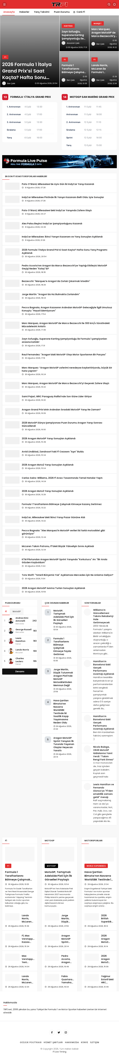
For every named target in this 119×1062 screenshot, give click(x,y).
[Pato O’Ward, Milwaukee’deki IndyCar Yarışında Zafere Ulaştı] (12, 212)
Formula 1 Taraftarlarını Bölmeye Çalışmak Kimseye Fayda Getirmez (62, 646)
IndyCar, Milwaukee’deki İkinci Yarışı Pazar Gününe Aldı (53, 517)
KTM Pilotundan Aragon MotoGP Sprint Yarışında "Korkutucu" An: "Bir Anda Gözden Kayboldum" (64, 561)
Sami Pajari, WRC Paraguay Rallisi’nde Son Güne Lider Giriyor (57, 396)
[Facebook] (52, 1032)
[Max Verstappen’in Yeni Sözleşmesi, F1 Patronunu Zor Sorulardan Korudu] (12, 957)
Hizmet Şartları (53, 1042)
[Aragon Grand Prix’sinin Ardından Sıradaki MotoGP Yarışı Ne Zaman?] (12, 411)
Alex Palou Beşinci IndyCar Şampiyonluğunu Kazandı (52, 223)
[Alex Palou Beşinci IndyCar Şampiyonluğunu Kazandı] (12, 225)
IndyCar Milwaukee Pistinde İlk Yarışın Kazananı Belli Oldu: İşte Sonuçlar (63, 197)
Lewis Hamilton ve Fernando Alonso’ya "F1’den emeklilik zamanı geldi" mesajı (103, 791)
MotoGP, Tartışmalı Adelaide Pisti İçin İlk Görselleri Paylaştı (63, 617)
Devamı (19, 671)
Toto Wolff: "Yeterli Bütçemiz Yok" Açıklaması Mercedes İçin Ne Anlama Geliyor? (67, 575)
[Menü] (4, 4)
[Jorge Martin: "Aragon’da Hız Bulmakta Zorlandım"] (12, 296)
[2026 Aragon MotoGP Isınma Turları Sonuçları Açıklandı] (12, 590)
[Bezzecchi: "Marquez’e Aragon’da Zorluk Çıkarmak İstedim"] (12, 283)
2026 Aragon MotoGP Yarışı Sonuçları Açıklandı (48, 438)
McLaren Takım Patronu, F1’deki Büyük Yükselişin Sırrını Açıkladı (58, 546)
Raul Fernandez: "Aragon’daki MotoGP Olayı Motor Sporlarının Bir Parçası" (64, 354)
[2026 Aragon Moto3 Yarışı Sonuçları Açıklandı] (12, 493)
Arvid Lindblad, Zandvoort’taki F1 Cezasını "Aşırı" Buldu (53, 451)
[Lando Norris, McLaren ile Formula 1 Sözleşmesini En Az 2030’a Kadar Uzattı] (104, 69)
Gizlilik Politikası (31, 1042)
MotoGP (17, 611)
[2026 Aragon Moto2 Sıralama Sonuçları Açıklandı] (91, 937)
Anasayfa (9, 11)
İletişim (94, 1042)
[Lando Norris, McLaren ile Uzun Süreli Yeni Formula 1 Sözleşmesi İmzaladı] (12, 916)
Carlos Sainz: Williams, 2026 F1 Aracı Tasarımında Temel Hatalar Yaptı (62, 477)
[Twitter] (59, 1032)
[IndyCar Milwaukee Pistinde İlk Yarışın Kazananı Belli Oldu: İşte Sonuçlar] (12, 199)
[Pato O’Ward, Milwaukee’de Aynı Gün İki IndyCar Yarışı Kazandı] (12, 186)
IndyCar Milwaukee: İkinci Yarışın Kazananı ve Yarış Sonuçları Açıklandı (62, 236)
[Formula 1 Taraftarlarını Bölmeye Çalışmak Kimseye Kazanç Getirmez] (12, 506)
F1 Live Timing (59, 1051)
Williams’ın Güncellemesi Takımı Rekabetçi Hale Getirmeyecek (103, 616)
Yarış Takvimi (41, 11)
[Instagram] (65, 1032)
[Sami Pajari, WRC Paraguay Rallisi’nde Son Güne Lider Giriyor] (12, 398)
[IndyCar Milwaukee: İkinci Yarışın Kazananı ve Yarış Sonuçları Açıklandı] (12, 238)
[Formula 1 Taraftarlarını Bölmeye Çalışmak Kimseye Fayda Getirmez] (74, 69)
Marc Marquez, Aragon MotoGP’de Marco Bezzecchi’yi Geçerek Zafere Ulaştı (65, 383)
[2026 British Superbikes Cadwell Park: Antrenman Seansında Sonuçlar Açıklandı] (91, 916)
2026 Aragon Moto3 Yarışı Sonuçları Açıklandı (47, 491)
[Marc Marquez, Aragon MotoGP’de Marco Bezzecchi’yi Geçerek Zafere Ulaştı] (104, 33)
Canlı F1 (80, 11)
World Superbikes (96, 866)
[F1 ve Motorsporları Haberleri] (59, 4)
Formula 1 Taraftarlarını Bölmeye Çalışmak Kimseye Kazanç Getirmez (62, 504)
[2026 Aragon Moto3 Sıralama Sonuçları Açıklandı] (91, 957)
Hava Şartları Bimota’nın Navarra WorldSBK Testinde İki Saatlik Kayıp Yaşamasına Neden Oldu (61, 711)
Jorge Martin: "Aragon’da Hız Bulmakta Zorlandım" (51, 294)
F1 (6, 611)
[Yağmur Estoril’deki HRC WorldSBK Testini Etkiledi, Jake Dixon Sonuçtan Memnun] (91, 977)
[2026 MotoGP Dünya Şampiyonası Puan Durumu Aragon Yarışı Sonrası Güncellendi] (12, 424)
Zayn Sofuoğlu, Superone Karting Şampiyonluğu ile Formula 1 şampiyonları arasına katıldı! (64, 340)
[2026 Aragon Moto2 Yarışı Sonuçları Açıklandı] (12, 466)
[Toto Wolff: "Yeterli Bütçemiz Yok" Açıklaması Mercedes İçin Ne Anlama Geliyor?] (12, 577)
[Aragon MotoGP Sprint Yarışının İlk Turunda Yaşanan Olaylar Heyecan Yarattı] (52, 937)
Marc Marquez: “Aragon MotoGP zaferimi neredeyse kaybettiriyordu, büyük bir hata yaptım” (67, 369)
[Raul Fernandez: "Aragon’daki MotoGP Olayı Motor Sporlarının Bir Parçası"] (12, 356)
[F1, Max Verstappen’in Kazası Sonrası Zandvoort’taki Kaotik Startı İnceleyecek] (12, 937)
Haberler (24, 11)
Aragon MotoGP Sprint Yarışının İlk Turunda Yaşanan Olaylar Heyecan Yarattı (63, 744)
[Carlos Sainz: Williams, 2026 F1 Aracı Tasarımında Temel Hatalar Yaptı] (12, 480)
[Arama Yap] (109, 4)
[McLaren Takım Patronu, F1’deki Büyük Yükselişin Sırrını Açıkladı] (12, 548)
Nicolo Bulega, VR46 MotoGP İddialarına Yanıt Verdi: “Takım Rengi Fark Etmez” (103, 753)
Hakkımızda (72, 1042)
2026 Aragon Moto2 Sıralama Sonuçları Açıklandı (106, 943)
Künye (84, 1042)
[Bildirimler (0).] (114, 4)
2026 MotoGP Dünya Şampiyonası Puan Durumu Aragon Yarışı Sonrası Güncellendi (62, 424)
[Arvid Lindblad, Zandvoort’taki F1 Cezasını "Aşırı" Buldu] (12, 453)
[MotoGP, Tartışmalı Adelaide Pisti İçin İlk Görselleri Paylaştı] (59, 854)
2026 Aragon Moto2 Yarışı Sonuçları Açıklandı (47, 464)
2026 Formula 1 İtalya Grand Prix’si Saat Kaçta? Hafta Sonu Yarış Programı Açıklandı (64, 251)
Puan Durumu (62, 11)
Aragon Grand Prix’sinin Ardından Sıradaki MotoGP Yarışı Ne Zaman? (61, 409)
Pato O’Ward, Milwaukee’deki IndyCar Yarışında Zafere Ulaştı (57, 210)
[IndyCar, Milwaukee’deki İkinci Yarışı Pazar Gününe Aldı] (12, 519)
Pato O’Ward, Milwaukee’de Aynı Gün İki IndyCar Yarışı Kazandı (58, 184)
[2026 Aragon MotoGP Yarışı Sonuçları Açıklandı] (12, 440)
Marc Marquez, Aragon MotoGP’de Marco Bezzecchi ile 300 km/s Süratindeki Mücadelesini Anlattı (66, 325)
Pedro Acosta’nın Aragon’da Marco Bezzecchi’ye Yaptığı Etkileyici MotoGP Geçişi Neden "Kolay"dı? (64, 267)
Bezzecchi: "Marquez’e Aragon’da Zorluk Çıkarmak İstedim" (56, 281)
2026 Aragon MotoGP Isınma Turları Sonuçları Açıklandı (53, 588)
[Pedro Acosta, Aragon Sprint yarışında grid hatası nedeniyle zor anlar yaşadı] (52, 957)
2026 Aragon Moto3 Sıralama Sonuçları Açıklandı (106, 963)
